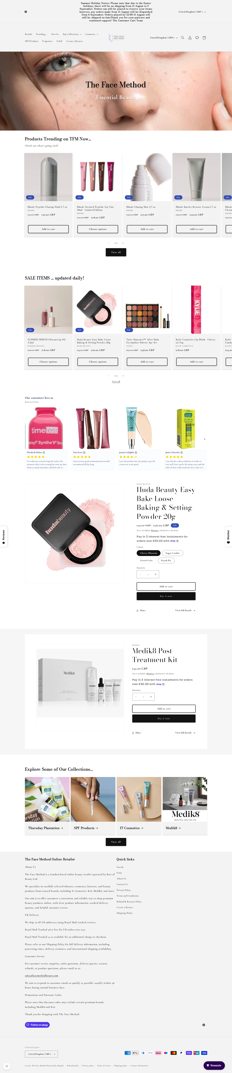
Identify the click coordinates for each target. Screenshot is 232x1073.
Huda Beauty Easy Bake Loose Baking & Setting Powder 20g (94, 341)
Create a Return (125, 907)
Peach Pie (166, 560)
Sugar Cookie (173, 553)
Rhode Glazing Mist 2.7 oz (141, 207)
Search (120, 867)
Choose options (98, 229)
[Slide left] (108, 243)
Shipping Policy (125, 913)
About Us (121, 878)
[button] (72, 34)
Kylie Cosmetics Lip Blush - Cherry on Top (195, 341)
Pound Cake (148, 561)
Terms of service (104, 1065)
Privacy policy (88, 1065)
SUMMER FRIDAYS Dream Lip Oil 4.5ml (46, 341)
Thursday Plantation (44, 828)
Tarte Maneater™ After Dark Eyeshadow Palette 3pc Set (142, 341)
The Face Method (39, 1065)
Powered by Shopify (55, 1065)
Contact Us (122, 884)
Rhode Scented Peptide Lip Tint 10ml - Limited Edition (95, 209)
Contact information (139, 1065)
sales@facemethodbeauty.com (41, 975)
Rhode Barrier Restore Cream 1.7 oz (196, 207)
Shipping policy (120, 1065)
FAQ (119, 872)
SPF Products (84, 828)
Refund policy (73, 1065)
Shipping (154, 530)
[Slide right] (123, 243)
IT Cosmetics (130, 828)
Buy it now (166, 596)
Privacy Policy (124, 890)
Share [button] (143, 610)
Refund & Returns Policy (129, 901)
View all (116, 252)
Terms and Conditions (128, 895)
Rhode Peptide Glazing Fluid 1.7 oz (47, 207)
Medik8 (171, 828)
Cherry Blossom (148, 553)
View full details (183, 610)
